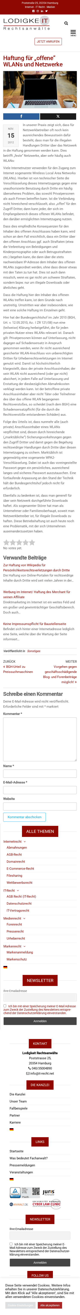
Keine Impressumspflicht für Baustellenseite (34, 624)
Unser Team (18, 1101)
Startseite (16, 1151)
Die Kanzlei (17, 1094)
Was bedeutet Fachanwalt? (29, 1158)
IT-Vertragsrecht (18, 911)
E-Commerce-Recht (20, 869)
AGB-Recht (14, 855)
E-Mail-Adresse (15, 782)
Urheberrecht (16, 938)
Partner (15, 1115)
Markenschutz (17, 959)
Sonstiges (33, 651)
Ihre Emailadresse (15, 991)
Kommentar (12, 714)
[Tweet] (58, 116)
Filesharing (14, 876)
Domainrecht (16, 862)
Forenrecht (14, 924)
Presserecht (15, 931)
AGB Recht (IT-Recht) (21, 896)
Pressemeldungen (22, 1165)
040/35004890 (42, 1068)
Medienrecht (12, 918)
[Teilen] (21, 116)
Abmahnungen (17, 847)
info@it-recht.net (42, 1073)
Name (8, 766)
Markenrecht (12, 946)
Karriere (15, 1122)
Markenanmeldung (20, 952)
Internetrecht (12, 842)
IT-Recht (9, 890)
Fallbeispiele (19, 1108)
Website (9, 799)
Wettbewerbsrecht (19, 883)
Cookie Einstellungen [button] (20, 1305)
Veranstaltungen (21, 1172)
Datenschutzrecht (19, 903)
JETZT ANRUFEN (48, 41)
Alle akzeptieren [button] (50, 1305)
